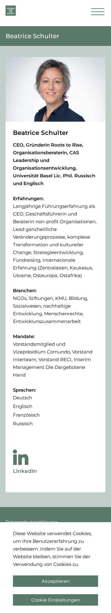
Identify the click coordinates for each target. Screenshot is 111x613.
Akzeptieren (56, 581)
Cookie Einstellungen (55, 600)
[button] (97, 13)
